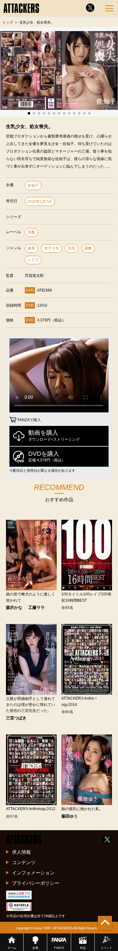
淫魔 (31, 232)
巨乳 (72, 248)
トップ (8, 22)
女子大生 (51, 248)
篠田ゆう (69, 816)
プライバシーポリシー (35, 883)
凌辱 (31, 248)
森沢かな (14, 608)
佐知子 (33, 185)
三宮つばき (16, 718)
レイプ (33, 260)
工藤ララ (36, 608)
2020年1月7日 (39, 201)
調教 (88, 248)
